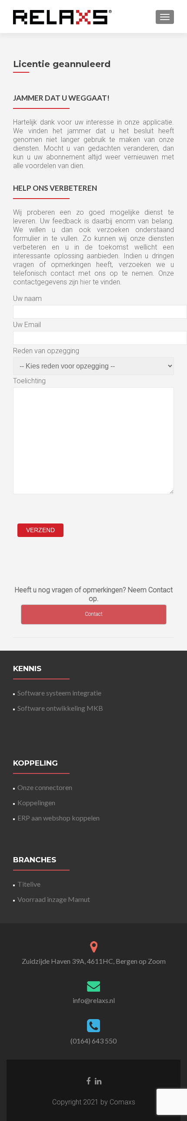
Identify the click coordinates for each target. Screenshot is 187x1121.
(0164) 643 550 (93, 1041)
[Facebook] (88, 1080)
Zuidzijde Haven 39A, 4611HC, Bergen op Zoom (94, 961)
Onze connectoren (44, 787)
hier (85, 282)
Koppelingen (36, 802)
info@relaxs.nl (94, 1000)
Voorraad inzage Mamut (53, 899)
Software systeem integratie (59, 693)
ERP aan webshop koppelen (58, 818)
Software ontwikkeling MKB (60, 708)
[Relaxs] (62, 16)
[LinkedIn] (98, 1080)
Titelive (28, 884)
